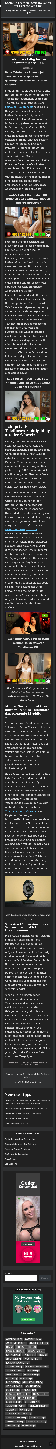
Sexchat (10, 1397)
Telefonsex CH (40, 1062)
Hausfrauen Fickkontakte (17, 1362)
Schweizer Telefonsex (19, 107)
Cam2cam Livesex (36, 1350)
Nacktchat (11, 1378)
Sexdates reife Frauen (38, 1405)
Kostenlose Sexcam (15, 1370)
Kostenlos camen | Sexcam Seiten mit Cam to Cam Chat (28, 4)
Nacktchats (26, 1378)
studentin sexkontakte (16, 1417)
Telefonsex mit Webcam (20, 811)
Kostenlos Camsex (14, 1366)
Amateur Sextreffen (38, 1343)
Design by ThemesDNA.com (28, 1445)
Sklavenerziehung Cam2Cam (18, 1413)
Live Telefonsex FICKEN (17, 1123)
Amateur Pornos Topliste (17, 1149)
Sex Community (32, 1401)
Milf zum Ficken (32, 1374)
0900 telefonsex (14, 1339)
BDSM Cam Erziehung (26, 1346)
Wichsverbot (29, 1425)
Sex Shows (11, 1409)
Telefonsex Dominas (15, 1421)
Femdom (42, 1354)
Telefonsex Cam (38, 1417)
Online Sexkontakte (32, 1382)
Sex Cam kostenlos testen (18, 1393)
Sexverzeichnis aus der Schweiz (20, 1144)
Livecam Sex (33, 1370)
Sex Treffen (26, 1409)
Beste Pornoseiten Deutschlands (21, 1139)
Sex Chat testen (14, 1401)
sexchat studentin (27, 1397)
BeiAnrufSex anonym (15, 1350)
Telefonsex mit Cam (28, 1064)
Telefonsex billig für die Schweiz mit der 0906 (28, 61)
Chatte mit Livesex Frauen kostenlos (23, 1113)
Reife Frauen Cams (14, 1386)
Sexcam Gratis (25, 1062)
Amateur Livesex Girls (16, 1343)
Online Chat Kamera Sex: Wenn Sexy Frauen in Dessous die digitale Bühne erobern (27, 1102)
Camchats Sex (13, 1354)
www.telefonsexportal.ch (21, 529)
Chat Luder (29, 1354)
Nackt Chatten (13, 1382)
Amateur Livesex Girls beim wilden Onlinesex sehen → (28, 1076)
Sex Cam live (11, 1163)
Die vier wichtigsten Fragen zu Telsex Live (26, 1108)
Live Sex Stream (13, 1374)
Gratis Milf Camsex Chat (17, 1118)
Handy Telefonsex (32, 1358)
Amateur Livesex (33, 1339)
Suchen (8, 1273)
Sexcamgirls (12, 1390)
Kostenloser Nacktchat (37, 1366)
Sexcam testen (40, 1393)
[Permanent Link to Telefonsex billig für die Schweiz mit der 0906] (28, 39)
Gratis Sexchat (13, 1358)
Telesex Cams (12, 1425)
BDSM (9, 1346)
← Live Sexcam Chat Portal (28, 1081)
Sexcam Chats (33, 1386)
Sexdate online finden (15, 1405)
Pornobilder (10, 1159)
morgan (29, 68)
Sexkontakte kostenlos (16, 1154)
